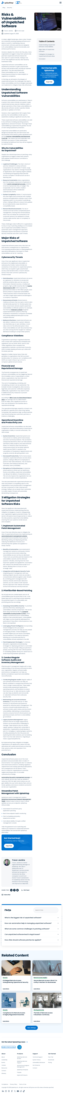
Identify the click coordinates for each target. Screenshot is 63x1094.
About (3, 1054)
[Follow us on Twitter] (15, 1091)
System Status (36, 1060)
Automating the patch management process (16, 777)
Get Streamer (36, 1065)
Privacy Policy (13, 1084)
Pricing (50, 1062)
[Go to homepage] (8, 2)
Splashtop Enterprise (22, 1069)
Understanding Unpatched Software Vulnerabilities (47, 46)
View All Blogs (31, 1028)
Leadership (4, 1060)
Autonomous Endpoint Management (23, 1066)
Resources (4, 1068)
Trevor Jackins (8, 31)
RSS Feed (26, 890)
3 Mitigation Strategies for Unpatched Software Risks (47, 55)
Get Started (52, 1054)
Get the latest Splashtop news (13, 1042)
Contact (4, 1070)
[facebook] (14, 890)
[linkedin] (11, 890)
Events (3, 1062)
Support (35, 1054)
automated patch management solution (14, 536)
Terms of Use (22, 1084)
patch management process (16, 184)
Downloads (51, 1060)
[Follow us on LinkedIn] (3, 1091)
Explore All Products (22, 1075)
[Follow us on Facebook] (12, 1091)
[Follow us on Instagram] (6, 1091)
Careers (4, 1065)
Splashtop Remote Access (22, 1057)
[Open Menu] (60, 3)
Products (20, 1054)
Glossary (4, 1073)
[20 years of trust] (18, 2)
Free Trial (49, 82)
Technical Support (37, 1057)
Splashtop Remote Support (22, 1062)
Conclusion (42, 59)
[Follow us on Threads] (9, 1091)
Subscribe (7, 895)
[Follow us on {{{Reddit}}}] (21, 1091)
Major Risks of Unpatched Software (46, 50)
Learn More (6, 989)
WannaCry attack (16, 310)
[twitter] (17, 890)
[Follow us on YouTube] (18, 1091)
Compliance (5, 1084)
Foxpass (19, 1072)
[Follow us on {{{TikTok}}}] (24, 1091)
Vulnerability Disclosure (39, 1062)
